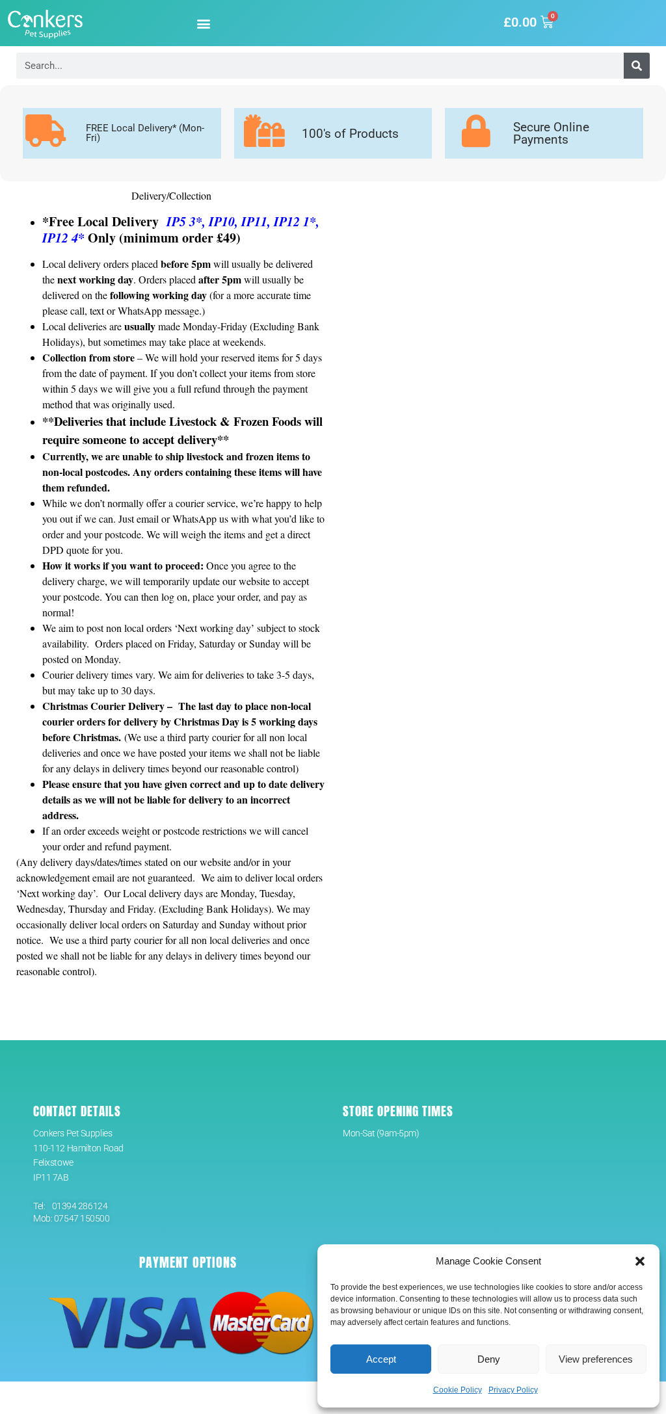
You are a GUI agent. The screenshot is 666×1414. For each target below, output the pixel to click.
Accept (381, 1359)
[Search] (637, 66)
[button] (639, 1261)
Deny (488, 1359)
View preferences (596, 1359)
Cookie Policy (457, 1389)
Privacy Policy (513, 1389)
